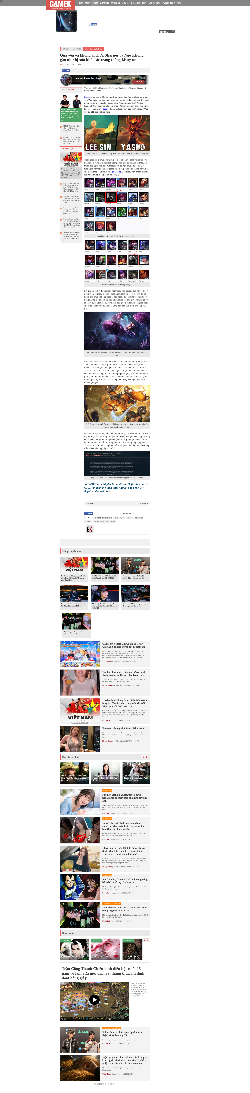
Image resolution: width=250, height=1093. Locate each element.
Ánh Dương (106, 661)
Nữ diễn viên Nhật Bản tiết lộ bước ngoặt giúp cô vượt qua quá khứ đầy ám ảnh (124, 797)
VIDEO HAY (148, 31)
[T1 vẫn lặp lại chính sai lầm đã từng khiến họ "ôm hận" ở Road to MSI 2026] (105, 594)
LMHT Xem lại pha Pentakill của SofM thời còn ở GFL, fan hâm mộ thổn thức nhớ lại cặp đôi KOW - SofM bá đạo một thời (70, 115)
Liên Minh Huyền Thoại (109, 15)
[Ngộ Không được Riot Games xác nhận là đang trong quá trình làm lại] (117, 463)
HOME (81, 3)
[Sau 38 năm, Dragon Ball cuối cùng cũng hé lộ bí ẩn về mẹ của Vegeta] (80, 887)
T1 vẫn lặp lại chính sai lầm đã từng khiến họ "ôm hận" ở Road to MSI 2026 (104, 606)
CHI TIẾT (138, 82)
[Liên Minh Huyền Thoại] (71, 15)
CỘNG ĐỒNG (94, 31)
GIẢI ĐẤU (135, 31)
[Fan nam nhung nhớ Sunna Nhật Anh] (80, 739)
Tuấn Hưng (106, 1074)
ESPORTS (95, 3)
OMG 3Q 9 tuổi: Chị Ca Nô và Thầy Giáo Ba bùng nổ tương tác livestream (123, 645)
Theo (117, 503)
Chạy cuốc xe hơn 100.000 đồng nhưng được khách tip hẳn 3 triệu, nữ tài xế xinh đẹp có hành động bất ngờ (123, 851)
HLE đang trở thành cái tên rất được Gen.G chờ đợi (75, 633)
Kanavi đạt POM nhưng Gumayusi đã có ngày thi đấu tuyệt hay (135, 605)
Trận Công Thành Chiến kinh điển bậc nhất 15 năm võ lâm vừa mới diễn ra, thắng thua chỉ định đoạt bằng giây (103, 973)
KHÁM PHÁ (125, 3)
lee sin (129, 518)
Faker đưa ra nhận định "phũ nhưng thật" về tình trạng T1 (133, 577)
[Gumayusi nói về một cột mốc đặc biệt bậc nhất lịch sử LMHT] (74, 594)
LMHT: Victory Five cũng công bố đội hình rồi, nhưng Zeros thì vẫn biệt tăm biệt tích (71, 129)
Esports (77, 49)
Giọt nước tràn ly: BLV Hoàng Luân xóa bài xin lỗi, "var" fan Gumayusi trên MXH (70, 211)
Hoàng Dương (107, 685)
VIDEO (179, 3)
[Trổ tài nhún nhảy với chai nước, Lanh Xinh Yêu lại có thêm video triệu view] (80, 683)
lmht (116, 518)
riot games (110, 521)
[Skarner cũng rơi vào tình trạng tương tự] (117, 261)
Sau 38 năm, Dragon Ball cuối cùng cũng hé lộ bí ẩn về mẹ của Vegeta (125, 881)
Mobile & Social (118, 661)
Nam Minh (106, 721)
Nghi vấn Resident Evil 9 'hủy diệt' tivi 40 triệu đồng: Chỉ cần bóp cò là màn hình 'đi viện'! (71, 199)
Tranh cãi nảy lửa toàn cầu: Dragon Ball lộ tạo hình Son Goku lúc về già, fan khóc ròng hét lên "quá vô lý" (71, 236)
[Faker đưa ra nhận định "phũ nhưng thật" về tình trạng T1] (135, 566)
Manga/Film (115, 813)
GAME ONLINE (104, 3)
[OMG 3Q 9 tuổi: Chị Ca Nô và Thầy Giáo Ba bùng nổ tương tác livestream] (80, 654)
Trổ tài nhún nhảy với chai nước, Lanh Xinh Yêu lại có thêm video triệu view (123, 673)
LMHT (144, 3)
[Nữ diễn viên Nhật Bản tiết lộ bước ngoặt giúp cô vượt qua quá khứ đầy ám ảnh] (80, 802)
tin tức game (98, 521)
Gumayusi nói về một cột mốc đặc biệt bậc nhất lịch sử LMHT (73, 605)
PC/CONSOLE (115, 3)
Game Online (116, 1074)
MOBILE (87, 3)
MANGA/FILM (135, 3)
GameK (66, 49)
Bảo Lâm (105, 813)
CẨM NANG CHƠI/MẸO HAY (115, 31)
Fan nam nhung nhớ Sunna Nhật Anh (123, 728)
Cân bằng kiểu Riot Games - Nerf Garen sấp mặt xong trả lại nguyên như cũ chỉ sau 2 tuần (71, 140)
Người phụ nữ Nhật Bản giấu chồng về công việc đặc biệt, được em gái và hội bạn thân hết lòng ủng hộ (123, 825)
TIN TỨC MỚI (79, 31)
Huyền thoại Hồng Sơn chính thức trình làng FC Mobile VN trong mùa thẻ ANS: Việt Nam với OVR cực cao (70, 173)
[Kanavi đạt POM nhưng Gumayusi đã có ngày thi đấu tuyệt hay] (135, 594)
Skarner (88, 521)
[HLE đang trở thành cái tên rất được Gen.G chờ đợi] (76, 621)
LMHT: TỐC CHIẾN (154, 3)
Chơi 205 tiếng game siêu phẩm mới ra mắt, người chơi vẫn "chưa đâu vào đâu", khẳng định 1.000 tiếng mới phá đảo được (71, 187)
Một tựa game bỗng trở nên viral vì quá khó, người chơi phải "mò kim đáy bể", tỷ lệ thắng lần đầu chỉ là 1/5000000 (124, 1060)
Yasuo (105, 109)
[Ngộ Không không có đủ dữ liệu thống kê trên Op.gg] (117, 206)
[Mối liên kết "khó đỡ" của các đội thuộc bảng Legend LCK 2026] (105, 566)
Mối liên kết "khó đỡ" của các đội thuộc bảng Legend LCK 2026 (104, 577)
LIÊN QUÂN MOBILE (168, 3)
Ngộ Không (115, 172)
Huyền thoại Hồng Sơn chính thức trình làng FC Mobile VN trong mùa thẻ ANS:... (73, 578)
